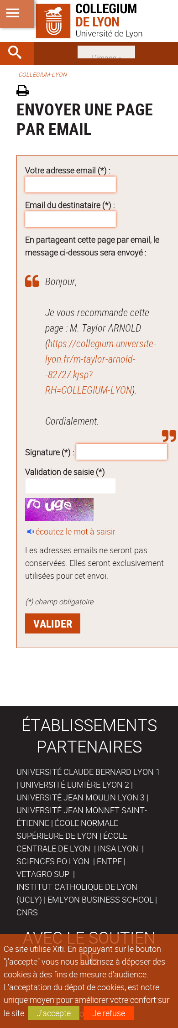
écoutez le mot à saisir (75, 531)
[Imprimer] (25, 91)
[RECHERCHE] (18, 53)
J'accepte (54, 1012)
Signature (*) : (49, 451)
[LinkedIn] (106, 51)
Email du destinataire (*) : (70, 204)
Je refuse (108, 1012)
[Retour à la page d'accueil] (89, 21)
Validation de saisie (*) (65, 471)
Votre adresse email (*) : (67, 170)
